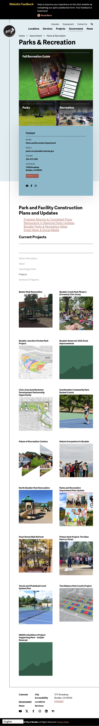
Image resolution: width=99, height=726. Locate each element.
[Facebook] (31, 185)
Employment (68, 24)
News (90, 28)
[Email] (27, 185)
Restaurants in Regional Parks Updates (49, 223)
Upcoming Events (27, 268)
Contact (59, 701)
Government (76, 28)
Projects (60, 28)
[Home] (9, 31)
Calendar (55, 24)
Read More (46, 15)
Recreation (67, 107)
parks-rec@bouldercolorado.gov (40, 151)
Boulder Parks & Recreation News (45, 226)
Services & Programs (29, 279)
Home (22, 35)
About (22, 263)
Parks (26, 107)
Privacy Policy (63, 722)
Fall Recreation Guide (36, 56)
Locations (33, 28)
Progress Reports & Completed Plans (48, 219)
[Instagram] (36, 185)
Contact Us (82, 24)
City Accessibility (41, 696)
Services (47, 28)
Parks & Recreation (56, 35)
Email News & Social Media (41, 230)
